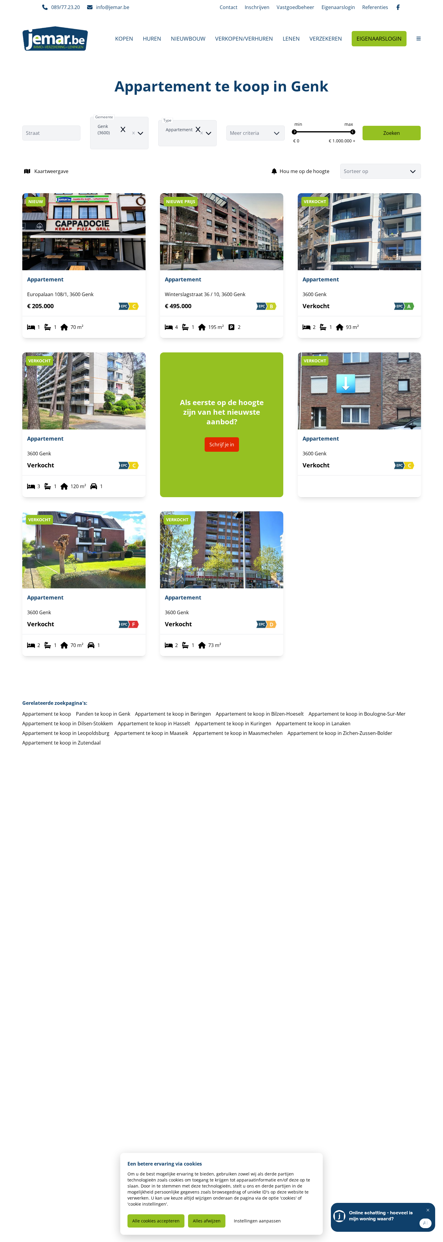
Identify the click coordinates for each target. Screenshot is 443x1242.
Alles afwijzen (207, 1221)
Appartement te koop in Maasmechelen (238, 733)
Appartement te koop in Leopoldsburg (65, 733)
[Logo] (55, 38)
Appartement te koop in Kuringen (233, 723)
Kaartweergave (51, 171)
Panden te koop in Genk (103, 714)
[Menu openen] (418, 38)
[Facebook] (398, 7)
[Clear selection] (133, 133)
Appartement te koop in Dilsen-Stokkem (67, 723)
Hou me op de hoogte (304, 171)
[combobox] (119, 133)
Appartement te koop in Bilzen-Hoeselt (260, 714)
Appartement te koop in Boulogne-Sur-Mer (357, 714)
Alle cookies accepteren (156, 1221)
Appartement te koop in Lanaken (313, 723)
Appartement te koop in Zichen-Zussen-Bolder (339, 733)
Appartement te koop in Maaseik (151, 733)
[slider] (294, 132)
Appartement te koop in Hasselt (154, 723)
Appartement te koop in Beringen (173, 714)
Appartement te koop (46, 714)
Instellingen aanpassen (257, 1221)
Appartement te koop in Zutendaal (61, 742)
